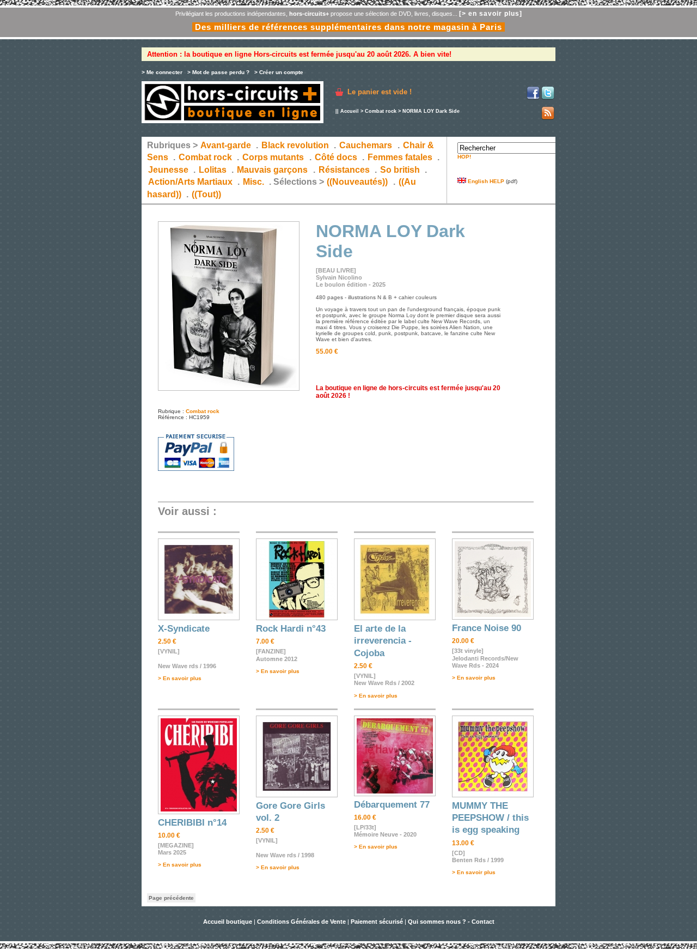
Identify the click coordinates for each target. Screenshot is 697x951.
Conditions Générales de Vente (301, 921)
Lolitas (213, 169)
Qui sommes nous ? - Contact (451, 921)
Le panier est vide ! (379, 92)
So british (400, 169)
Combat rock (380, 111)
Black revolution (295, 145)
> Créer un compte (278, 72)
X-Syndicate (184, 628)
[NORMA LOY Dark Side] (228, 389)
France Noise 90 (486, 628)
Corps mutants (274, 157)
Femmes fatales (400, 157)
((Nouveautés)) (357, 181)
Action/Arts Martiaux (190, 181)
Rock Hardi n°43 (291, 628)
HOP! (464, 157)
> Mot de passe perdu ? (218, 72)
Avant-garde (225, 145)
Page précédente (171, 898)
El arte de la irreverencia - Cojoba (383, 640)
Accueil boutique (228, 921)
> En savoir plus (179, 678)
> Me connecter (162, 72)
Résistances (344, 169)
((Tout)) (206, 194)
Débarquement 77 (392, 804)
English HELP (485, 181)
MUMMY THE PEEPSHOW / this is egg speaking (490, 818)
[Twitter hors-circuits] (547, 98)
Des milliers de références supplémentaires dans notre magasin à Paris (348, 27)
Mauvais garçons (272, 169)
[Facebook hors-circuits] (533, 98)
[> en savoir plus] (490, 13)
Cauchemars (365, 145)
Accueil (349, 111)
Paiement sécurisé (377, 921)
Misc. (253, 181)
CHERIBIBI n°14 (192, 822)
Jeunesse (168, 169)
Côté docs (336, 157)
